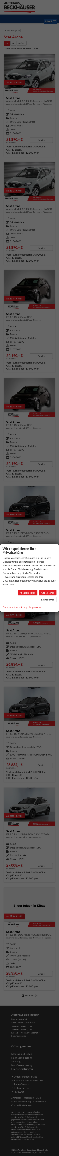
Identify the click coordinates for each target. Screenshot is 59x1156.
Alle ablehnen (47, 592)
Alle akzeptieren (27, 592)
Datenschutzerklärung (15, 607)
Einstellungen (47, 599)
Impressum (35, 607)
